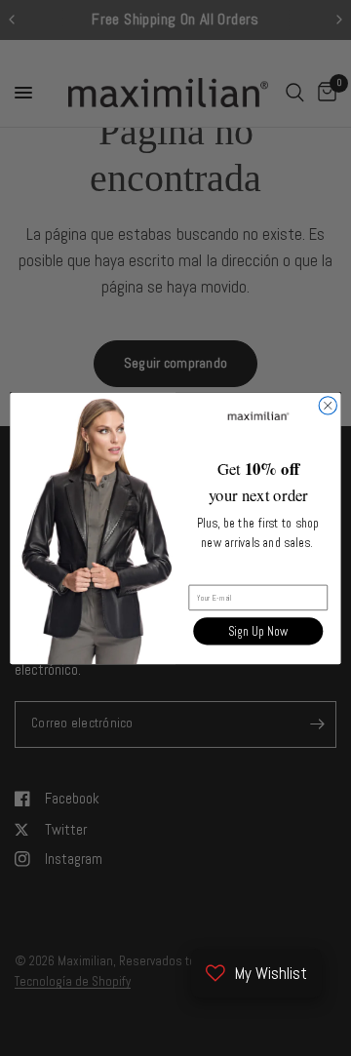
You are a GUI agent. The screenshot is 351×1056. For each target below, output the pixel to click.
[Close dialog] (327, 404)
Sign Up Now (258, 631)
